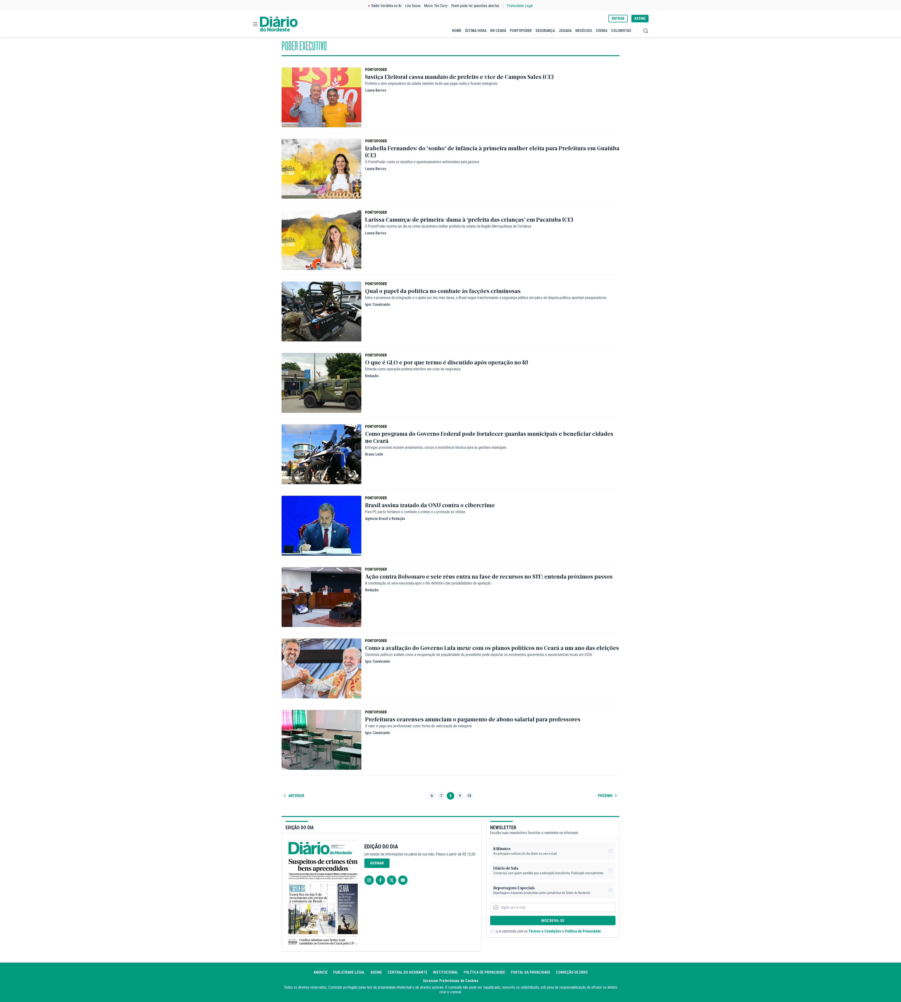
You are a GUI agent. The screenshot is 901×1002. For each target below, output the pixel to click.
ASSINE (640, 18)
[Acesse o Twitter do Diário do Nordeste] (391, 880)
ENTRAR (618, 18)
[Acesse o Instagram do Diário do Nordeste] (369, 880)
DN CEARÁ (498, 30)
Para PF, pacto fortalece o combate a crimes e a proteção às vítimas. (415, 512)
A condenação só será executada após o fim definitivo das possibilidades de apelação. (428, 583)
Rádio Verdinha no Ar (386, 6)
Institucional (445, 972)
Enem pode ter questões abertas (475, 6)
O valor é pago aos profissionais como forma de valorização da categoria (418, 726)
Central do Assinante (407, 972)
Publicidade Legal (520, 6)
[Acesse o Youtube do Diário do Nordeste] (403, 880)
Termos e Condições (545, 931)
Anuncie (320, 972)
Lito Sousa (412, 6)
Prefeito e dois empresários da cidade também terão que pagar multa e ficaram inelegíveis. (431, 83)
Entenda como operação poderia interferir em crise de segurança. (413, 369)
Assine (376, 972)
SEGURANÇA (545, 30)
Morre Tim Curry (436, 6)
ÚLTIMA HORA (475, 30)
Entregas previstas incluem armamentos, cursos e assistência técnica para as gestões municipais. (436, 447)
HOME (456, 30)
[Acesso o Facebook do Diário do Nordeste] (380, 880)
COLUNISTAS (621, 30)
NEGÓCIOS (583, 30)
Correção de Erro (572, 972)
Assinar (377, 863)
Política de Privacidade (583, 931)
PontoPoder (376, 69)
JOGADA (565, 30)
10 (469, 795)
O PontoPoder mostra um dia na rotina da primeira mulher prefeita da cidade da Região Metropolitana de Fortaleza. (448, 226)
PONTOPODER (521, 30)
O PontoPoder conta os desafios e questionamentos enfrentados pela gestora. (422, 162)
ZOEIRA (601, 30)
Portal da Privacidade (530, 972)
